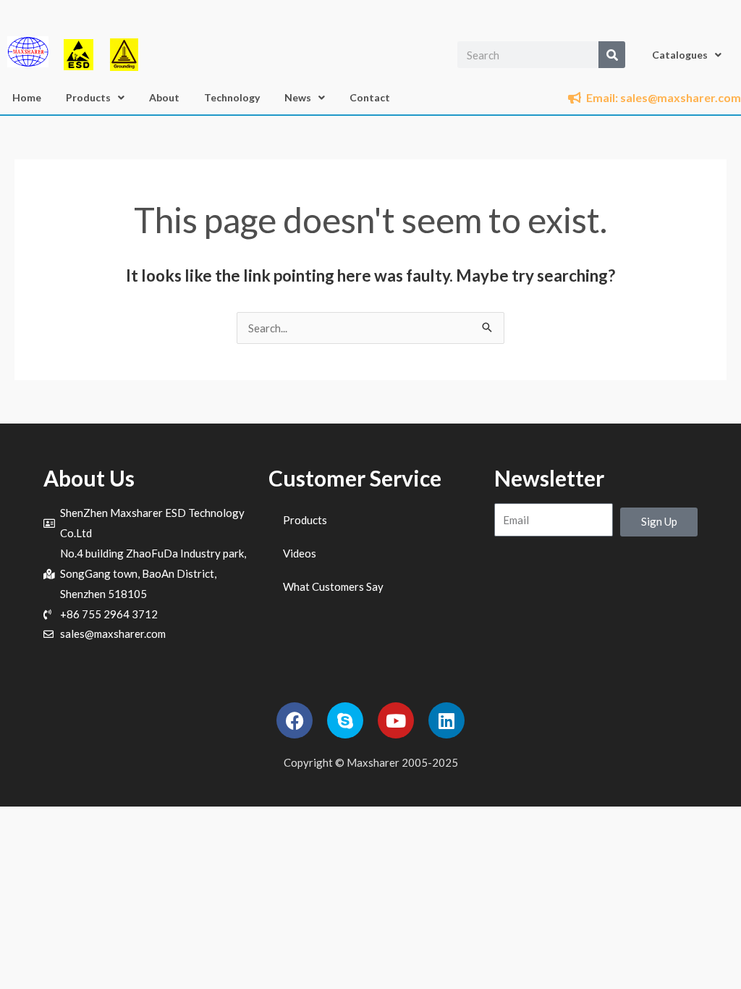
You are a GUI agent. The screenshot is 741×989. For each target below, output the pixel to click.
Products (88, 97)
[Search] (611, 54)
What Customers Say (333, 586)
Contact (370, 97)
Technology (232, 97)
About (164, 97)
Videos (299, 553)
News (297, 97)
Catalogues (680, 55)
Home (26, 97)
